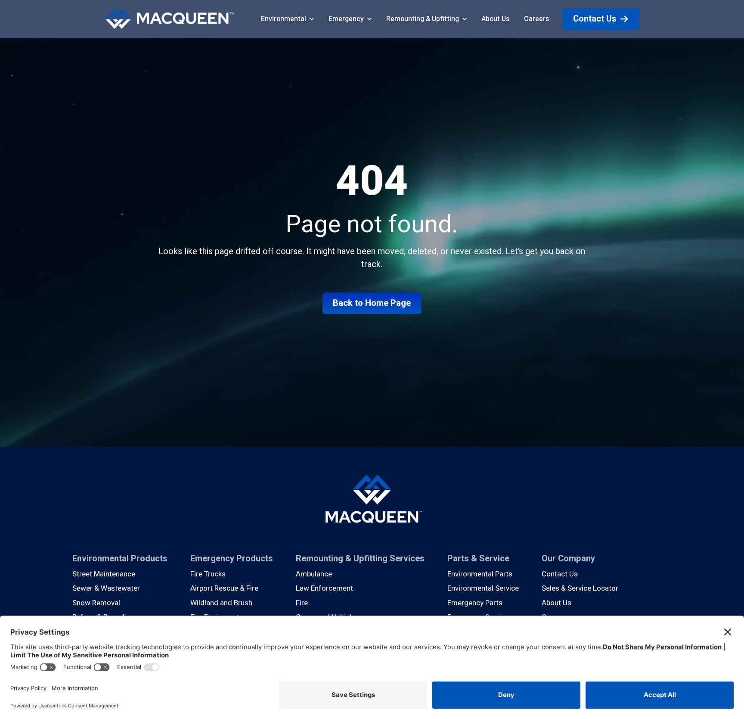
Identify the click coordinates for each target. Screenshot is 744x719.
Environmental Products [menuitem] (119, 558)
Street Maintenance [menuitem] (103, 574)
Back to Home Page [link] (372, 303)
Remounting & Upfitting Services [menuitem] (360, 558)
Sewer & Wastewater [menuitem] (106, 588)
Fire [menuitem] (302, 603)
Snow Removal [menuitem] (96, 603)
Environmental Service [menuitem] (483, 588)
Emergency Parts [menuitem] (474, 603)
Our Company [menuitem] (568, 558)
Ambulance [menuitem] (314, 574)
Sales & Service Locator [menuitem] (580, 588)
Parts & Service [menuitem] (478, 558)
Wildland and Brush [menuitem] (221, 603)
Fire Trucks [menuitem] (208, 574)
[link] (169, 18)
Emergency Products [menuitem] (231, 558)
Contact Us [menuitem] (560, 574)
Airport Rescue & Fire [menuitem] (224, 588)
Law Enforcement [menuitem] (324, 588)
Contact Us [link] (595, 18)
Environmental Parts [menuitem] (479, 574)
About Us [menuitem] (556, 603)
